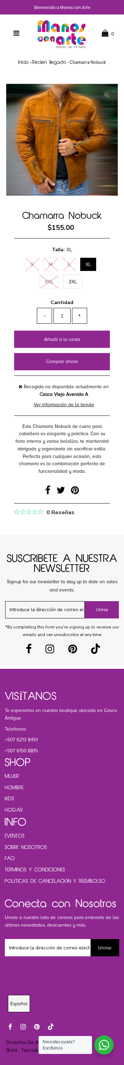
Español (19, 1004)
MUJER (12, 776)
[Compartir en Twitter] (62, 492)
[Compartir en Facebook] (49, 492)
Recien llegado (49, 62)
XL (88, 264)
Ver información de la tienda (64, 405)
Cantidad (62, 302)
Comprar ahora (62, 361)
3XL (73, 282)
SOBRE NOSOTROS (26, 847)
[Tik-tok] (95, 651)
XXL (49, 282)
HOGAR (14, 810)
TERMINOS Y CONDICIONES (35, 870)
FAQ (10, 858)
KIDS (9, 799)
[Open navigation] (16, 33)
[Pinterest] (72, 651)
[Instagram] (49, 651)
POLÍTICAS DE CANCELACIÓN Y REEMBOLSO (55, 881)
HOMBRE (14, 787)
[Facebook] (29, 651)
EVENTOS (14, 836)
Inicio (23, 62)
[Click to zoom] (106, 94)
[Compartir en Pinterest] (75, 492)
